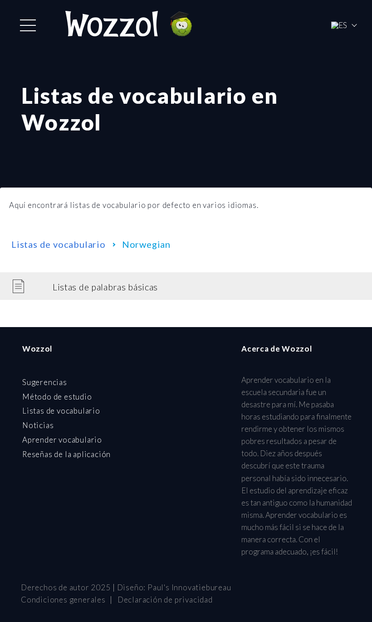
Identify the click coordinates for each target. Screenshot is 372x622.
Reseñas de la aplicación (66, 454)
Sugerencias (44, 382)
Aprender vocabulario (62, 439)
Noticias (38, 425)
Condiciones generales (63, 599)
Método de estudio (57, 396)
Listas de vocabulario (58, 244)
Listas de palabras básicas (105, 286)
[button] (28, 25)
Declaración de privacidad (165, 599)
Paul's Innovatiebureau (189, 587)
